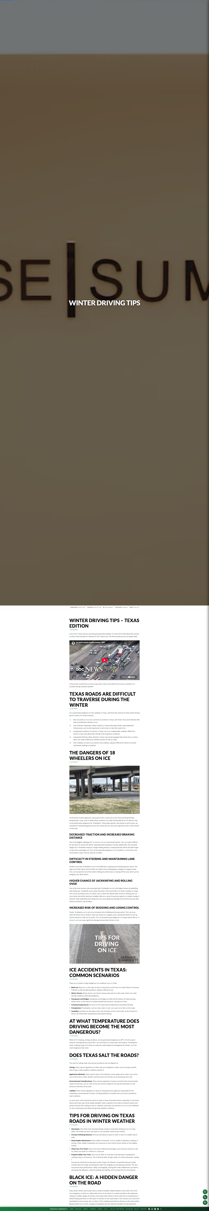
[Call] (205, 1197)
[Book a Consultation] (205, 1191)
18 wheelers (97, 842)
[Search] (161, 1209)
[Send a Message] (205, 1202)
